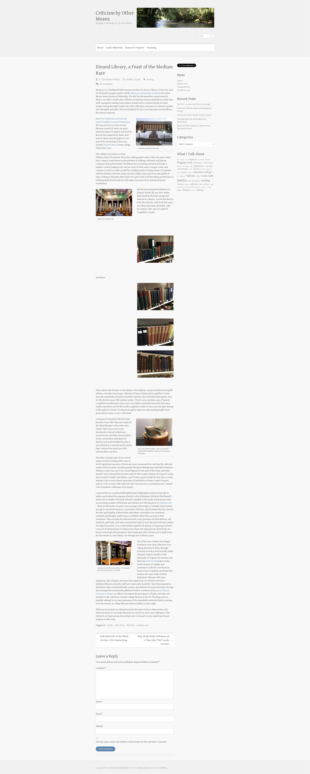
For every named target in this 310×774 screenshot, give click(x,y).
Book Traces (151, 561)
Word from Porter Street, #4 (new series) (194, 115)
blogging (181, 162)
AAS (178, 159)
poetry (182, 180)
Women (193, 190)
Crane (190, 169)
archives (182, 159)
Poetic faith (207, 175)
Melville (190, 175)
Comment (101, 668)
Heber (178, 172)
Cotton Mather (182, 169)
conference (198, 166)
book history (198, 163)
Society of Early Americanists (192, 187)
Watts (179, 190)
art (186, 159)
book (189, 162)
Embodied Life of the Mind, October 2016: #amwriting (112, 638)
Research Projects (134, 47)
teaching (203, 187)
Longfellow (182, 176)
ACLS (106, 90)
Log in (179, 80)
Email (99, 714)
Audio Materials (114, 47)
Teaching (151, 47)
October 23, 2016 (133, 79)
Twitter (209, 187)
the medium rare (164, 503)
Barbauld (207, 159)
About (100, 47)
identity (184, 172)
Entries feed (182, 84)
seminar (206, 184)
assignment (193, 159)
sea (200, 184)
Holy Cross (120, 625)
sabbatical (194, 184)
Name (99, 701)
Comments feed (183, 87)
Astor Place (201, 159)
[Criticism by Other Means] (175, 16)
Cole (191, 166)
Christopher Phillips (111, 79)
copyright (208, 166)
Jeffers (190, 172)
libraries (130, 625)
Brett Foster (208, 163)
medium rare (142, 625)
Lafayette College (202, 172)
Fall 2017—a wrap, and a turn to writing (193, 104)
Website (99, 726)
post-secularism (194, 181)
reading (150, 79)
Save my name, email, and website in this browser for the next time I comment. (131, 742)
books (110, 625)
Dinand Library (110, 145)
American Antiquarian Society (144, 93)
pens (198, 176)
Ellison (203, 169)
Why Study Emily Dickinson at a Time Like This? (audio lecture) (155, 640)
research (180, 184)
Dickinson (197, 169)
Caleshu (179, 166)
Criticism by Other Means (115, 16)
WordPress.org (183, 90)
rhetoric (187, 184)
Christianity (185, 166)
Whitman (186, 190)
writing (199, 190)
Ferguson (209, 169)
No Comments (106, 84)
